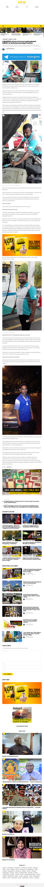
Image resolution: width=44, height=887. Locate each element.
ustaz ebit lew (25, 877)
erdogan (34, 871)
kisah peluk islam (23, 872)
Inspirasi (35, 554)
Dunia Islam (5, 523)
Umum (13, 540)
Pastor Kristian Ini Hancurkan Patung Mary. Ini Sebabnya (5, 34)
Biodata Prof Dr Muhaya (8, 860)
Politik (30, 556)
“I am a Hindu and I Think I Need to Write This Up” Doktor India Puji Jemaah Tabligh (32, 634)
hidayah (12, 872)
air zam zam (24, 867)
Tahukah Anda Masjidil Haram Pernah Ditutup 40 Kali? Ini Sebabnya (38, 34)
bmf (8, 869)
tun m (9, 877)
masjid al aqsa (6, 874)
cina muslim (22, 869)
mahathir (30, 872)
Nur (30, 540)
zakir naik (37, 877)
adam (5, 867)
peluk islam (11, 876)
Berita (24, 523)
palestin (5, 876)
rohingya (26, 876)
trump (5, 877)
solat (31, 876)
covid (36, 869)
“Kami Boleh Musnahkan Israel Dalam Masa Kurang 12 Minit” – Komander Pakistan (21, 808)
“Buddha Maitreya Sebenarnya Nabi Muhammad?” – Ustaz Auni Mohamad (22, 782)
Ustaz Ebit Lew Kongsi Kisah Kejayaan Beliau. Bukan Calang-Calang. (31, 596)
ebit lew (24, 871)
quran (16, 876)
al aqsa (30, 867)
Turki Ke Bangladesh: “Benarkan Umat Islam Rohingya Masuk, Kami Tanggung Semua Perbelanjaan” (11, 527)
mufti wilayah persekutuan (30, 874)
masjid (36, 872)
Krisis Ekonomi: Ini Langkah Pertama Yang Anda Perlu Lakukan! (30, 621)
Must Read (11, 523)
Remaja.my (9, 467)
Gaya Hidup (11, 554)
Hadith (16, 554)
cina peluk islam (30, 869)
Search (41, 26)
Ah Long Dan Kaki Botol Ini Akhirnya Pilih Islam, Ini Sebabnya (32, 543)
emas (29, 871)
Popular (4, 733)
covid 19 (5, 871)
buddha (12, 869)
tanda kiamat (36, 876)
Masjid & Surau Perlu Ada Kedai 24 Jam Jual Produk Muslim (32, 582)
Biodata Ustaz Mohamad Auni (10, 756)
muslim (39, 874)
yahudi (32, 877)
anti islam (36, 867)
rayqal (21, 876)
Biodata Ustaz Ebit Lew (8, 834)
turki (20, 877)
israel (17, 872)
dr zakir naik (18, 871)
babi (4, 869)
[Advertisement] (22, 16)
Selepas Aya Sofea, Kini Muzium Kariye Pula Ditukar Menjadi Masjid (27, 34)
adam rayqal (10, 867)
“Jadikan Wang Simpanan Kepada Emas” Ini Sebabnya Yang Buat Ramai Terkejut (16, 34)
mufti (22, 874)
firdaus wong (6, 872)
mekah (12, 874)
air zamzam (17, 867)
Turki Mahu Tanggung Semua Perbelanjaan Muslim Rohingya (31, 526)
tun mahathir (14, 877)
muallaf (17, 874)
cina (17, 869)
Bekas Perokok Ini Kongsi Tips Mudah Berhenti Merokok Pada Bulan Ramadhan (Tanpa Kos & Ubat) (31, 609)
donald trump (11, 871)
